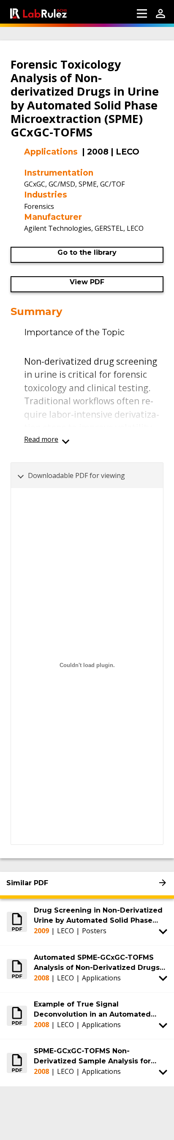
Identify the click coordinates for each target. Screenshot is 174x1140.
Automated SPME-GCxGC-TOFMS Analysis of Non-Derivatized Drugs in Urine (97, 963)
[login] (160, 13)
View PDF (87, 282)
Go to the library (87, 252)
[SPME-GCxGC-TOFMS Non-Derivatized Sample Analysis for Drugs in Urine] (17, 1062)
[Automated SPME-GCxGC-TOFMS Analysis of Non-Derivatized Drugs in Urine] (17, 969)
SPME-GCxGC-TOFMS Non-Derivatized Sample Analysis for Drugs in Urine (92, 1056)
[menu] (142, 13)
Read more (41, 439)
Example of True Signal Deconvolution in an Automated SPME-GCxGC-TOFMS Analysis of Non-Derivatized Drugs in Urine (93, 1010)
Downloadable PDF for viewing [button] (76, 475)
